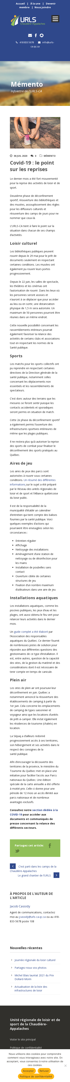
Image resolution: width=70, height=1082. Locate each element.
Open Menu (55, 18)
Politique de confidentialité (26, 1047)
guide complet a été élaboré (31, 631)
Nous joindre (43, 7)
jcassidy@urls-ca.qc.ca (32, 917)
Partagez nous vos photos (30, 967)
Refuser (44, 1070)
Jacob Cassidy (20, 906)
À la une (35, 3)
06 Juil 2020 (20, 155)
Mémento (50, 155)
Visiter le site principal (23, 1039)
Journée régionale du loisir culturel (35, 960)
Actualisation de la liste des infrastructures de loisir (31, 988)
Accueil (20, 3)
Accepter (28, 1070)
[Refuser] (65, 1065)
